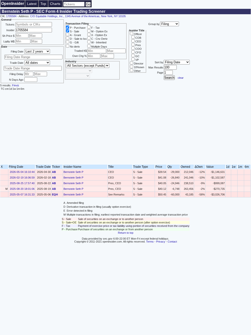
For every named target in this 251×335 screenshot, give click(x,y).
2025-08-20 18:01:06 (22, 188)
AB (54, 171)
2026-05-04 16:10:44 (22, 171)
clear (181, 77)
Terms (150, 241)
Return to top (125, 232)
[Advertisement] (125, 127)
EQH (55, 194)
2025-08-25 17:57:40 (22, 183)
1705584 (11, 16)
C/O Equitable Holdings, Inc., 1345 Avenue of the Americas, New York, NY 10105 (78, 16)
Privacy (160, 241)
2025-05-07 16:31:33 (22, 194)
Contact (172, 241)
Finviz (15, 85)
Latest (32, 4)
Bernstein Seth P (73, 171)
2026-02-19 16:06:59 (22, 177)
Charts (55, 4)
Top (43, 4)
